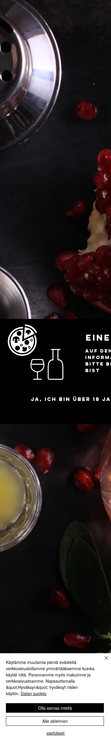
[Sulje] (103, 661)
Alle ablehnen (55, 721)
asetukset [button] (55, 733)
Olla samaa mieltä (55, 708)
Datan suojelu (33, 693)
